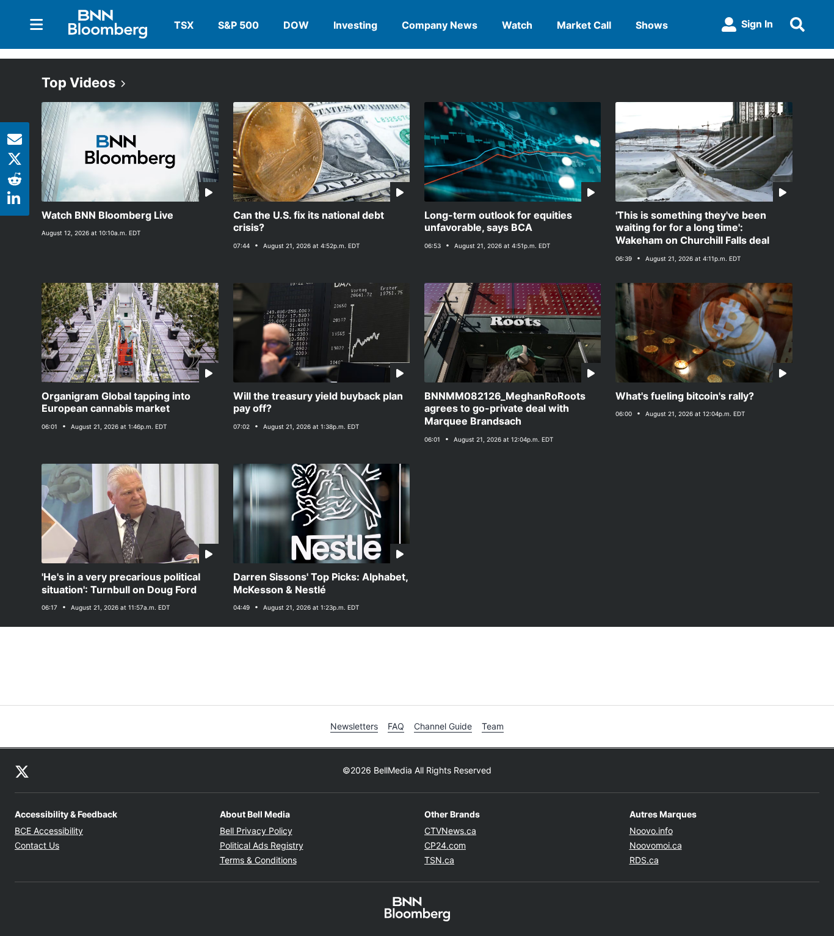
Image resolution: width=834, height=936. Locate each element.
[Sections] (36, 24)
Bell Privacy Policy (256, 830)
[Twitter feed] (22, 770)
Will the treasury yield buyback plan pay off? (318, 402)
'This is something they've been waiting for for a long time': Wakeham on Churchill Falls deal (692, 228)
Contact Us (37, 845)
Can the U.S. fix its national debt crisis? (308, 221)
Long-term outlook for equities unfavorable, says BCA (498, 221)
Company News (439, 25)
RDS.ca (644, 860)
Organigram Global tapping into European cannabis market (116, 402)
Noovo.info (651, 830)
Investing (355, 25)
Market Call (584, 25)
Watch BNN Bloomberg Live (107, 215)
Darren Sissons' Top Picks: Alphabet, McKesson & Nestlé (320, 583)
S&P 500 (238, 25)
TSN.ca (439, 860)
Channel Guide (443, 726)
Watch (517, 25)
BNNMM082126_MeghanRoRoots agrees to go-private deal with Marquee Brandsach (505, 409)
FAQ (396, 726)
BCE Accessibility (49, 830)
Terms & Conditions (258, 860)
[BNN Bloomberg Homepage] (107, 24)
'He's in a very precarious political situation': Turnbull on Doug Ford (121, 583)
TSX (184, 25)
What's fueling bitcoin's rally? (684, 396)
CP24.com (445, 845)
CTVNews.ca (450, 830)
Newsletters (354, 726)
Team (493, 726)
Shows (652, 25)
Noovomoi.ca (655, 845)
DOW (296, 25)
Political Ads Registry (261, 845)
